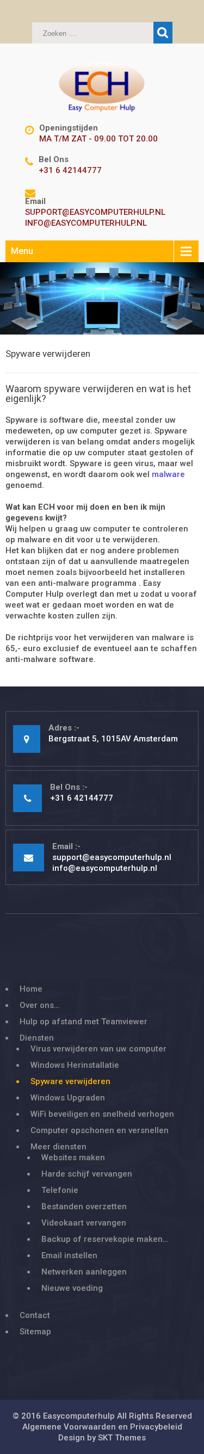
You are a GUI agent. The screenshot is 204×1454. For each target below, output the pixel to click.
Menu (22, 251)
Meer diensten (58, 1147)
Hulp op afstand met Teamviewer (83, 1021)
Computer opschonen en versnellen (99, 1130)
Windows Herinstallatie (74, 1065)
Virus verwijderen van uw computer (98, 1049)
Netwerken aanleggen (84, 1272)
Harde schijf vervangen (86, 1174)
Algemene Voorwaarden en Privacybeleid (102, 1427)
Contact (35, 1315)
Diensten (37, 1038)
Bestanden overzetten (84, 1206)
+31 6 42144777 (70, 170)
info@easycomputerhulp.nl (86, 223)
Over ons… (39, 1005)
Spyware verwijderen (70, 1081)
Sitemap (35, 1332)
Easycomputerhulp (79, 1416)
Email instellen (69, 1255)
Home (31, 989)
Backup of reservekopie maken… (104, 1239)
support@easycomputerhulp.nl (95, 212)
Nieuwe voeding (72, 1288)
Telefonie (59, 1190)
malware (168, 474)
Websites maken (73, 1157)
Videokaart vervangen (83, 1223)
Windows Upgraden (67, 1098)
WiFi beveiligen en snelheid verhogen (102, 1114)
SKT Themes (122, 1438)
